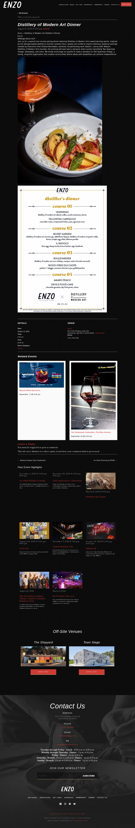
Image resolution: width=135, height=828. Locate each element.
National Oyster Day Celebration (33, 460)
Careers (107, 4)
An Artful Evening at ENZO (104, 460)
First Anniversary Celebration (67, 480)
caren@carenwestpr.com (67, 744)
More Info (43, 672)
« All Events (23, 13)
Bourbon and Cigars (96, 496)
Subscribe (89, 775)
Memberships (81, 798)
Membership (98, 4)
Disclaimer (81, 814)
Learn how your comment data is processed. (78, 451)
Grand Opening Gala (63, 546)
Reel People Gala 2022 (63, 596)
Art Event (24, 548)
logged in (34, 447)
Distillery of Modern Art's (79, 41)
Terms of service (69, 814)
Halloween (91, 548)
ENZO (70, 329)
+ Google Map (100, 333)
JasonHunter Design (80, 820)
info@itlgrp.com (67, 736)
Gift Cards (57, 798)
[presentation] (41, 375)
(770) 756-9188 (67, 727)
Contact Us (115, 4)
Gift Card (79, 4)
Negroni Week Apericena (29, 390)
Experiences (88, 4)
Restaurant (32, 798)
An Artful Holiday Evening (32, 480)
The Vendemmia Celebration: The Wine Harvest (91, 432)
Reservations (64, 4)
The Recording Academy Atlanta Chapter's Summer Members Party (32, 598)
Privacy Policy (55, 814)
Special (20, 348)
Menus (72, 4)
